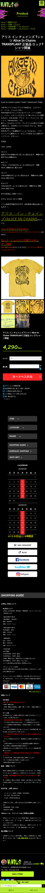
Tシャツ (17, 24)
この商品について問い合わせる (15, 394)
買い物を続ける (10, 396)
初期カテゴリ (12, 22)
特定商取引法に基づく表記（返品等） (18, 388)
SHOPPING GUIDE (17, 445)
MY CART (25, 882)
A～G (33, 28)
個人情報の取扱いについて (26, 838)
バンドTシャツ (23, 26)
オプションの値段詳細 (12, 386)
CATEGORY (12, 26)
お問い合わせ (34, 890)
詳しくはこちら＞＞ (35, 691)
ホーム (3, 22)
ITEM (10, 24)
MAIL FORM (17, 874)
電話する (11, 890)
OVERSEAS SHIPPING (19, 451)
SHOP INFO (14, 457)
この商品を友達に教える (13, 391)
